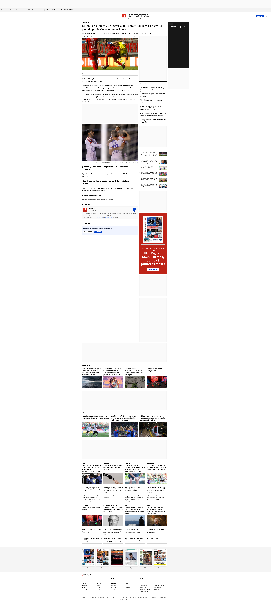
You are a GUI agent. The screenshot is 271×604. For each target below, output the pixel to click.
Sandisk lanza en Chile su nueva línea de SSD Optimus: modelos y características (92, 539)
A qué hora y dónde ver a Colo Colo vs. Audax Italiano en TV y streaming (95, 417)
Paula (148, 505)
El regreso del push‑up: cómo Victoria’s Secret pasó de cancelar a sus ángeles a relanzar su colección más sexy (134, 498)
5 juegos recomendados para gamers (155, 370)
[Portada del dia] (153, 242)
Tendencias (128, 463)
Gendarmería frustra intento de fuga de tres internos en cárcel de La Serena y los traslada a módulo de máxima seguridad (152, 108)
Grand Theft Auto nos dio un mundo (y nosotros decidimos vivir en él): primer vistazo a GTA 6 (112, 372)
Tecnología (24, 9)
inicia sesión (88, 232)
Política (7, 9)
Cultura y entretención (110, 505)
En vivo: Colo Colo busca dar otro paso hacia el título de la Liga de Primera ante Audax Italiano (149, 167)
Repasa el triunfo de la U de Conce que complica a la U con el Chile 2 (149, 178)
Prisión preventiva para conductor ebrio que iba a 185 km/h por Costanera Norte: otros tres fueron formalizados (153, 121)
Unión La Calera (104, 199)
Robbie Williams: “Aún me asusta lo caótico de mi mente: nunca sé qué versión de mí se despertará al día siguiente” (112, 531)
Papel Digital (64, 9)
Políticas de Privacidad (109, 217)
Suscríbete (98, 232)
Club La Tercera (56, 9)
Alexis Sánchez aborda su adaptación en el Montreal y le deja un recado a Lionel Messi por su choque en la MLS (150, 161)
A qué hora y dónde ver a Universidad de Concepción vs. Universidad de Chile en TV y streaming (124, 418)
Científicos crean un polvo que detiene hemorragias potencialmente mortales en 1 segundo (135, 488)
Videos (41, 9)
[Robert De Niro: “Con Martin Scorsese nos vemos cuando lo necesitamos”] (113, 520)
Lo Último (48, 9)
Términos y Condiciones (99, 217)
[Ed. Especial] (131, 566)
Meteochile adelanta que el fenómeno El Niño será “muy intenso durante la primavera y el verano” (91, 372)
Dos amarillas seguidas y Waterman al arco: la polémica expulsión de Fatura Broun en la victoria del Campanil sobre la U (157, 489)
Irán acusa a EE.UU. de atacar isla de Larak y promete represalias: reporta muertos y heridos (152, 88)
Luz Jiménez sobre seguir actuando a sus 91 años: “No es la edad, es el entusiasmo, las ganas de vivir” (156, 510)
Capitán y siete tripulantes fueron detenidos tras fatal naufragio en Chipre (134, 539)
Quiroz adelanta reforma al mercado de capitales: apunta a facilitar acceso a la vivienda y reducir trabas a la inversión (113, 489)
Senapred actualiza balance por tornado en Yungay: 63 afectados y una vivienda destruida (152, 101)
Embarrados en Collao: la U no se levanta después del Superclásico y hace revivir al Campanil (149, 173)
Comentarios (92, 74)
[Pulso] (102, 566)
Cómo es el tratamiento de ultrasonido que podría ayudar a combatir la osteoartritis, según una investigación (135, 468)
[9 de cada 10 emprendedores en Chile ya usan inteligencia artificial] (113, 478)
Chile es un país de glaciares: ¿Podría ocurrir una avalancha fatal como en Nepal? (134, 372)
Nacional (12, 9)
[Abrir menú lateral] (2, 16)
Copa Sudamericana (96, 199)
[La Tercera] (88, 566)
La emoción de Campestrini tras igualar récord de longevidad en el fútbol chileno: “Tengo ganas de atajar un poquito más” (149, 155)
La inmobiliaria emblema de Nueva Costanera (112, 496)
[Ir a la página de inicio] (135, 16)
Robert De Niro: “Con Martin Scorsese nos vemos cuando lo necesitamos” (113, 509)
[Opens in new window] (117, 566)
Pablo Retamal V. (88, 37)
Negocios (18, 9)
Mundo (37, 9)
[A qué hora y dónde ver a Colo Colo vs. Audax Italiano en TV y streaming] (95, 429)
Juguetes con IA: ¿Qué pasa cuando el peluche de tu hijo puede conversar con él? (156, 530)
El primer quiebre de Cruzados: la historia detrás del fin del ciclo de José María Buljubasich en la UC (149, 185)
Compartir (85, 74)
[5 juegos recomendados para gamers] (157, 382)
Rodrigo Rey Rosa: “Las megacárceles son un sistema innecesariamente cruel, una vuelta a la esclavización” (113, 539)
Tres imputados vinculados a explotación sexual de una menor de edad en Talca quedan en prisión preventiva (153, 95)
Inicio (2, 9)
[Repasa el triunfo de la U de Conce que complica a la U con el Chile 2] (163, 180)
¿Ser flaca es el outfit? (152, 538)
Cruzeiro (111, 199)
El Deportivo (31, 9)
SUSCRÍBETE (153, 269)
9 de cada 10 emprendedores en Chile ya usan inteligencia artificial (113, 467)
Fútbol (89, 199)
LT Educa (71, 9)
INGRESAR (267, 16)
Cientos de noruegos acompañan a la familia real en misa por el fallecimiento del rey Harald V (153, 114)
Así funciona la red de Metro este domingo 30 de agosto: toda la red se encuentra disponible (152, 418)
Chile (83, 463)
